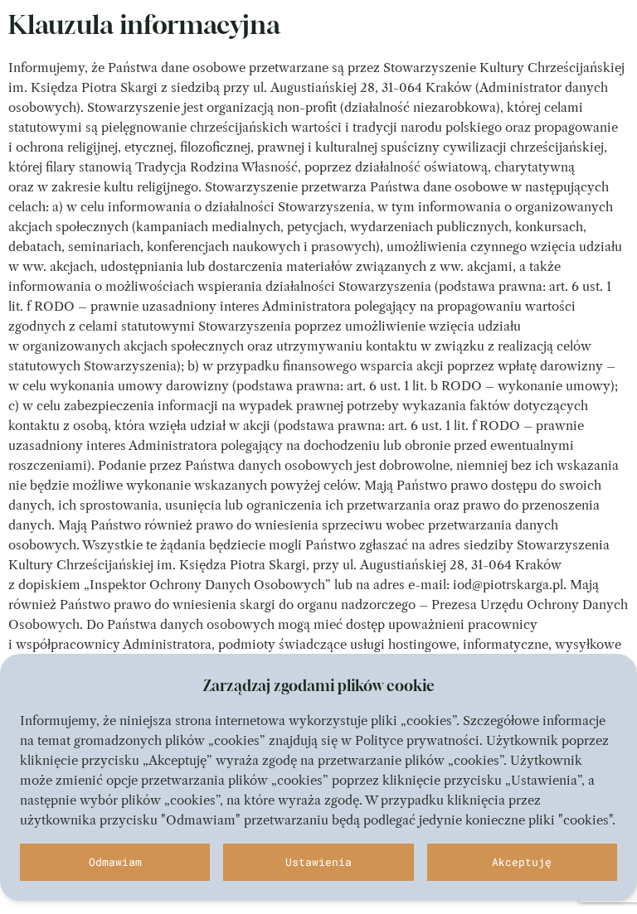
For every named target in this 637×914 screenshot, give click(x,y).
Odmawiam (115, 861)
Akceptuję (522, 861)
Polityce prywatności (417, 740)
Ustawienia (318, 861)
